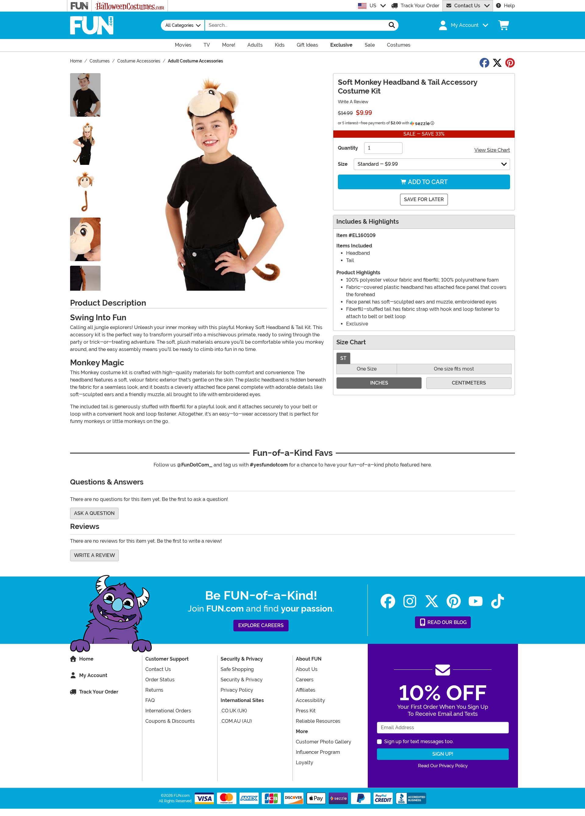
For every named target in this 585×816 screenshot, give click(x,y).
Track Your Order (420, 6)
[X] (431, 601)
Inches (379, 383)
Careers (305, 680)
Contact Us (467, 6)
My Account (93, 675)
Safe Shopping (237, 669)
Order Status (160, 680)
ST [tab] (343, 358)
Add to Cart (427, 182)
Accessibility (310, 700)
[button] (463, 25)
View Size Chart (492, 150)
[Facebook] (388, 601)
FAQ (150, 700)
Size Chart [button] (351, 342)
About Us (306, 669)
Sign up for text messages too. (419, 741)
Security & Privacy (242, 680)
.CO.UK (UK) (234, 711)
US (373, 6)
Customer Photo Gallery (323, 742)
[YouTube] (475, 601)
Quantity (348, 148)
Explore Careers (261, 625)
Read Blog (446, 622)
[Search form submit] (392, 25)
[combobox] (295, 25)
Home (86, 659)
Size (343, 164)
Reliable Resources (318, 721)
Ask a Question (94, 513)
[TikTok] (497, 601)
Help (509, 6)
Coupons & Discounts (170, 721)
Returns (154, 690)
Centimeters (469, 383)
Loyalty (304, 762)
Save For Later (424, 199)
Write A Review (353, 101)
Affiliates (305, 690)
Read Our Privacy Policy (443, 765)
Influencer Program (318, 752)
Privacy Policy (237, 690)
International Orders (168, 711)
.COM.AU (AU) (236, 721)
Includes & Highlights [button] (367, 221)
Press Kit (306, 711)
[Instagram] (409, 601)
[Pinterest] (453, 601)
